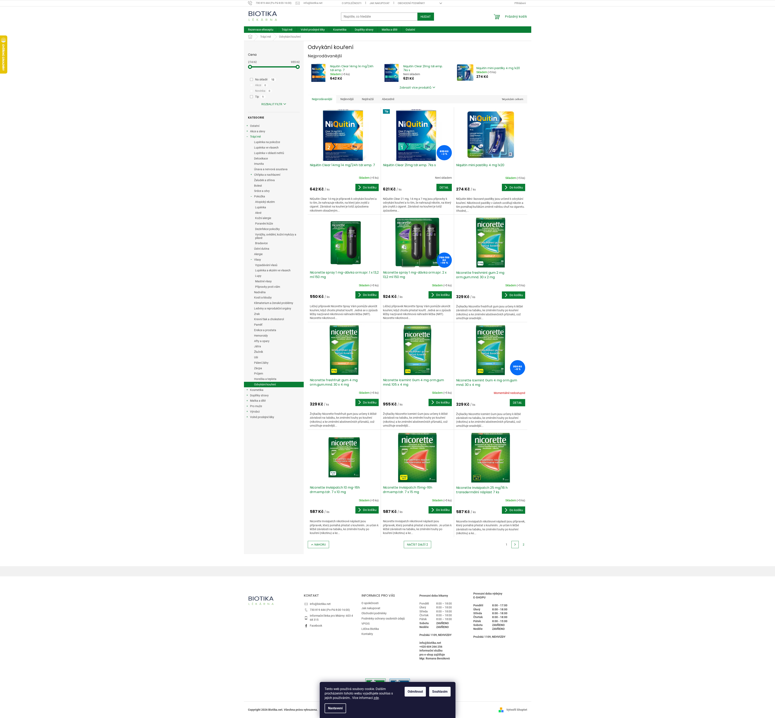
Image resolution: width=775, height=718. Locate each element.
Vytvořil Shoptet (516, 709)
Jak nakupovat (380, 3)
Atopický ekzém (265, 201)
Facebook (316, 625)
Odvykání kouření (265, 384)
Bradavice (261, 243)
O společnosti (351, 3)
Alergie (258, 254)
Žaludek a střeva (264, 180)
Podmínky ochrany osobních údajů (383, 618)
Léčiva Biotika (370, 628)
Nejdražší (368, 99)
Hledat (426, 17)
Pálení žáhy (261, 362)
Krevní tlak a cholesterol (269, 319)
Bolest (258, 185)
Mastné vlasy (263, 281)
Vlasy (257, 259)
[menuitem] (260, 29)
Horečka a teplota (265, 379)
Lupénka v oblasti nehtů (269, 153)
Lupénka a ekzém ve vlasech (273, 270)
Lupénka (260, 207)
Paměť (258, 324)
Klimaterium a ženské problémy (273, 303)
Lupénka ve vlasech (266, 147)
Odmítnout (415, 691)
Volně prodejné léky (262, 417)
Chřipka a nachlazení (267, 174)
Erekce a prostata (265, 330)
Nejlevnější (347, 99)
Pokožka (259, 196)
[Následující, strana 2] (515, 544)
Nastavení (335, 708)
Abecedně (388, 99)
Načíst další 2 (417, 545)
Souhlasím (440, 691)
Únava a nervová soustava (271, 169)
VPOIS (365, 623)
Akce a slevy (257, 131)
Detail (444, 187)
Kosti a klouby (263, 297)
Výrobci (255, 411)
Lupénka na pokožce (267, 142)
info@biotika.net (320, 604)
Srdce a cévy (262, 191)
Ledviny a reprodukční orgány (272, 308)
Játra (257, 346)
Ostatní (254, 125)
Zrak (257, 314)
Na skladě (264, 79)
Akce (260, 85)
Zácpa (258, 368)
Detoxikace (261, 158)
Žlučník (258, 351)
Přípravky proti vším (267, 286)
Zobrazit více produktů (415, 88)
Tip (259, 96)
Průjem (258, 373)
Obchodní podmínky (411, 3)
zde (376, 698)
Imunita (259, 163)
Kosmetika (256, 390)
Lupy (258, 275)
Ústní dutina (261, 248)
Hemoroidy (261, 335)
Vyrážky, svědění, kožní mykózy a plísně (275, 236)
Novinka (262, 90)
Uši (256, 357)
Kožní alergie (263, 218)
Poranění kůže (264, 223)
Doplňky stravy (259, 395)
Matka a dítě (258, 400)
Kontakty (367, 634)
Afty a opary (261, 341)
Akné (258, 212)
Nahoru (320, 545)
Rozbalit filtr (271, 104)
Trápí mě (255, 136)
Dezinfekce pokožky (267, 229)
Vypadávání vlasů (266, 265)
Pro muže (256, 406)
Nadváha (260, 292)
